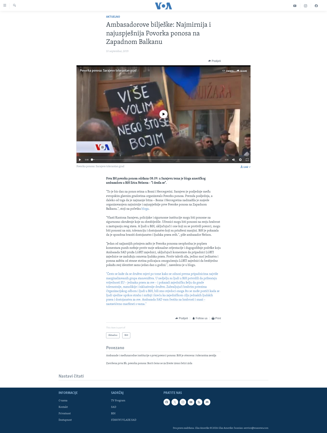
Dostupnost (65, 420)
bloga (145, 209)
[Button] (214, 61)
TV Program (118, 400)
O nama (63, 400)
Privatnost (65, 413)
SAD (113, 407)
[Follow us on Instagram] (183, 402)
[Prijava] (207, 402)
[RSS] (199, 402)
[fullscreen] (247, 159)
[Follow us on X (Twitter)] (175, 402)
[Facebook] (316, 6)
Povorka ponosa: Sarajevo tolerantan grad (108, 70)
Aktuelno (113, 17)
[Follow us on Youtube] (191, 402)
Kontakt (63, 407)
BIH (113, 413)
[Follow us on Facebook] (167, 402)
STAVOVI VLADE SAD (123, 420)
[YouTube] (295, 6)
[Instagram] (305, 6)
